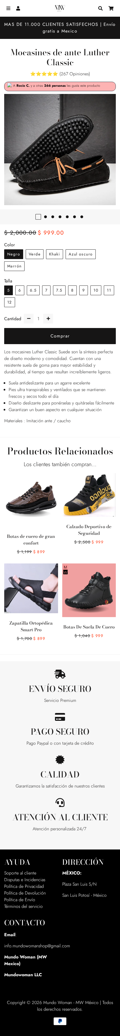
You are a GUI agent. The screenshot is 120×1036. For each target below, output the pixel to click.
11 (109, 290)
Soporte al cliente (20, 873)
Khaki (54, 254)
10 (95, 290)
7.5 (59, 290)
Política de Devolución (25, 893)
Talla (8, 281)
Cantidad (12, 318)
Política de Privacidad (24, 886)
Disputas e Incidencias (24, 879)
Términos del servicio (23, 906)
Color (9, 245)
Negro (13, 254)
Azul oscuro (81, 254)
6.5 (33, 290)
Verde (34, 254)
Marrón (14, 266)
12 (9, 302)
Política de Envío (19, 899)
